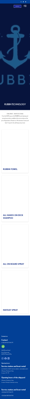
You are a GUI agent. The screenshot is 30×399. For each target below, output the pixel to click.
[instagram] (2, 358)
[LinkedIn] (25, 1)
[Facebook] (23, 1)
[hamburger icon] (24, 6)
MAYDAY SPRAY (10, 310)
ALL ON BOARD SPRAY (13, 264)
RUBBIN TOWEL (10, 169)
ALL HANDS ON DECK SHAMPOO (13, 216)
